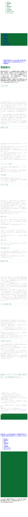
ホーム (8, 2)
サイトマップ (10, 12)
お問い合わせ (10, 11)
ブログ (8, 8)
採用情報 (9, 6)
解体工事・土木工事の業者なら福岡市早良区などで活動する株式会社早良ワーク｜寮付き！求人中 (14, 435)
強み (8, 5)
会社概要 (9, 9)
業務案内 (9, 3)
